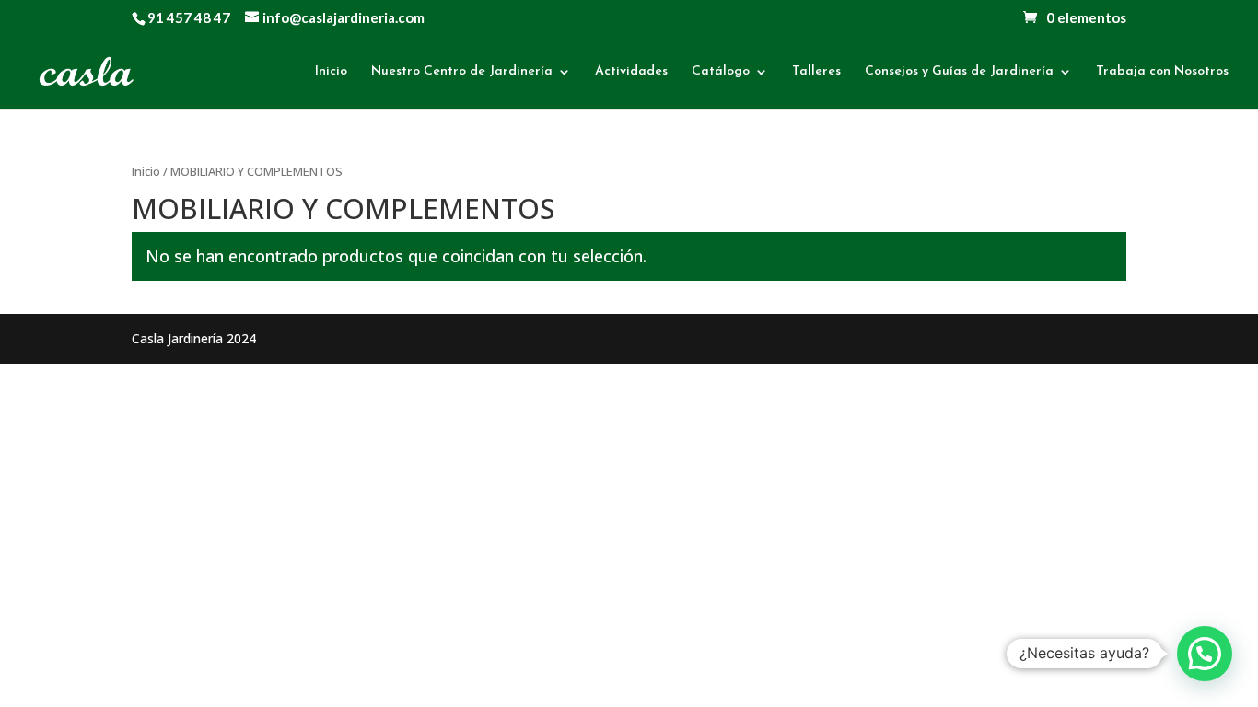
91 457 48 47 (188, 17)
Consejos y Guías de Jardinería (959, 71)
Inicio (331, 71)
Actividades (631, 71)
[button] (1204, 653)
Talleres (816, 71)
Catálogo (721, 71)
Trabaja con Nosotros (1162, 71)
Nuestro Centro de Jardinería (462, 71)
